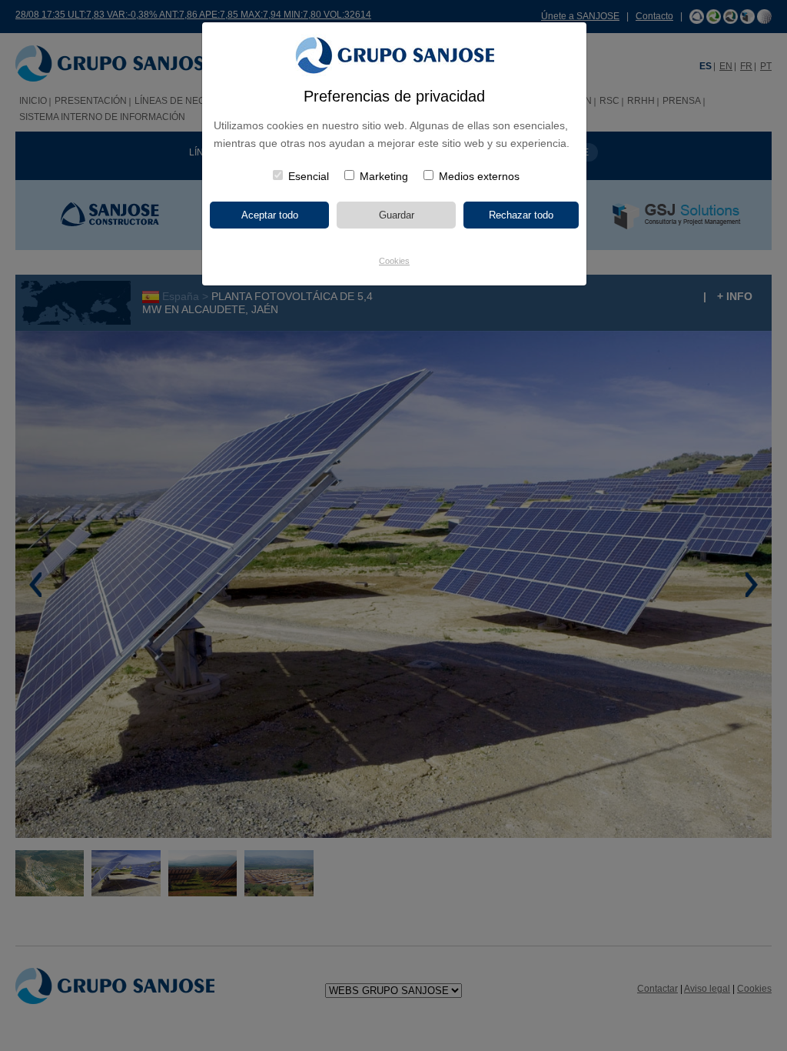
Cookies (394, 260)
